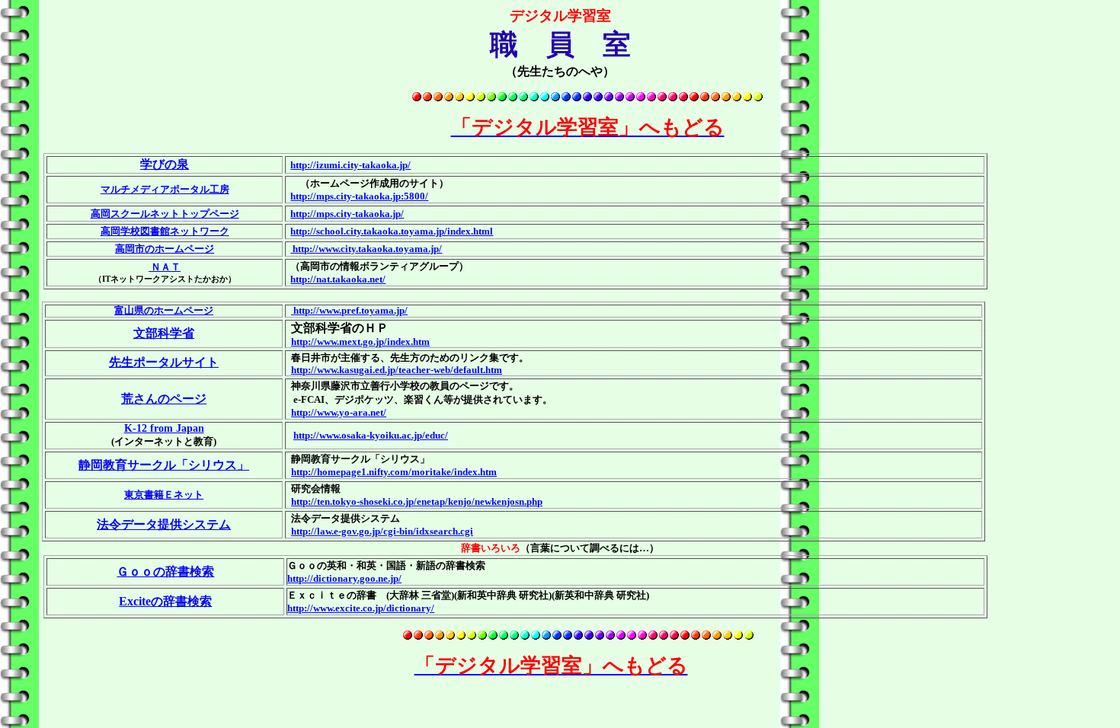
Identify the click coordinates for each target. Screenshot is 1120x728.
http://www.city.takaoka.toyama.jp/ (366, 248)
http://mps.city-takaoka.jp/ (347, 213)
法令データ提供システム (164, 524)
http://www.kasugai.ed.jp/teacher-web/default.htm (396, 369)
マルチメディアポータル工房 (165, 189)
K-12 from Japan (164, 428)
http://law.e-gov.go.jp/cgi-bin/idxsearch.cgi (382, 531)
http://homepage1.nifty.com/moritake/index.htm (394, 471)
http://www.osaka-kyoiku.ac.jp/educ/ (370, 435)
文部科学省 (163, 333)
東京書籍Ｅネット (163, 494)
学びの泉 (164, 164)
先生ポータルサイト (164, 362)
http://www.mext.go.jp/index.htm (360, 341)
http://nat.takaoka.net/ (338, 279)
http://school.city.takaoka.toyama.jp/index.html (391, 231)
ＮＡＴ (165, 267)
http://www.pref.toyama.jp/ (349, 310)
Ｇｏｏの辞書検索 (165, 571)
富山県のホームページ (163, 310)
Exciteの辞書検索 (165, 601)
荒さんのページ (163, 398)
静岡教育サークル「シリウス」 (163, 464)
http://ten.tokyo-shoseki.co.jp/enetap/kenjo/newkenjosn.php (416, 501)
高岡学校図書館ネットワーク (165, 231)
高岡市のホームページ (164, 248)
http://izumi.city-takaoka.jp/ (350, 165)
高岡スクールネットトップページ (165, 213)
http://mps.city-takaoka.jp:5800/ (359, 196)
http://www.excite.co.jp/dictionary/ (360, 608)
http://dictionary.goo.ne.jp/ (344, 578)
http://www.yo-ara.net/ (338, 412)
